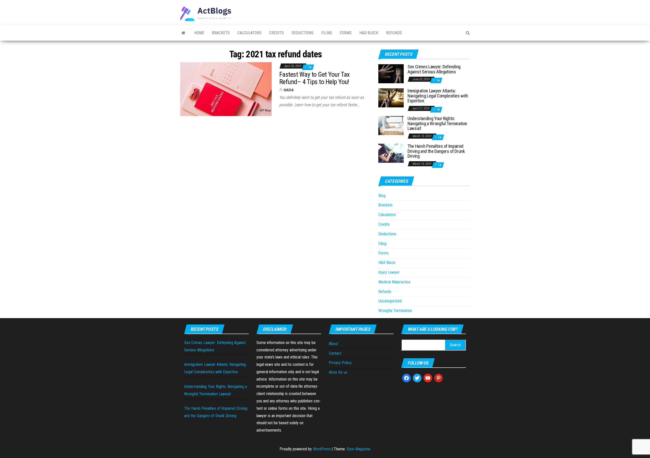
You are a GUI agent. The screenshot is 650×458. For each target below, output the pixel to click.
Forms (346, 32)
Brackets (221, 32)
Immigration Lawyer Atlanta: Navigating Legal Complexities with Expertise (438, 96)
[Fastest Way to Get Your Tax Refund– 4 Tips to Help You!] (226, 88)
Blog (381, 195)
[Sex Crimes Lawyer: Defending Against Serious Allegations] (391, 73)
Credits (276, 32)
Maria (289, 90)
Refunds (394, 32)
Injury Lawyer (389, 272)
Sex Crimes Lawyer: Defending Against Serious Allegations (434, 69)
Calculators (249, 32)
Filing (326, 32)
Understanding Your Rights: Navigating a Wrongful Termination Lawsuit (437, 123)
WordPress (322, 449)
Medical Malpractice (394, 282)
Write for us (338, 372)
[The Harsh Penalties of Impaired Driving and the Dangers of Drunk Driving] (391, 153)
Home (199, 32)
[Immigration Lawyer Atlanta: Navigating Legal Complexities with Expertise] (391, 97)
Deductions (302, 32)
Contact (335, 353)
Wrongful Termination (395, 310)
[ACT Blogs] (183, 33)
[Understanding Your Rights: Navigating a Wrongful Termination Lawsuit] (391, 125)
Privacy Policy (340, 362)
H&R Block (368, 32)
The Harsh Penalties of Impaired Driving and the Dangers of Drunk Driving (436, 151)
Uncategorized (390, 301)
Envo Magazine (358, 449)
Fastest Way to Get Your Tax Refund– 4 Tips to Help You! (314, 78)
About (333, 343)
